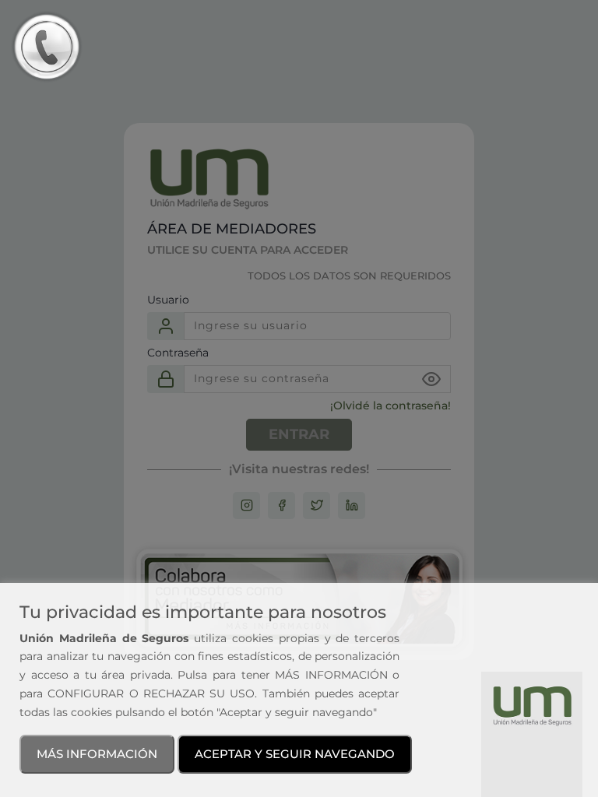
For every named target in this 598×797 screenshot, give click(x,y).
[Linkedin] (352, 505)
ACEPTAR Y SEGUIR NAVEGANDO (295, 753)
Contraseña (178, 353)
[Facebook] (282, 505)
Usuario (168, 300)
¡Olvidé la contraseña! (390, 405)
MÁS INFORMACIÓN (97, 753)
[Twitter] (317, 505)
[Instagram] (247, 505)
